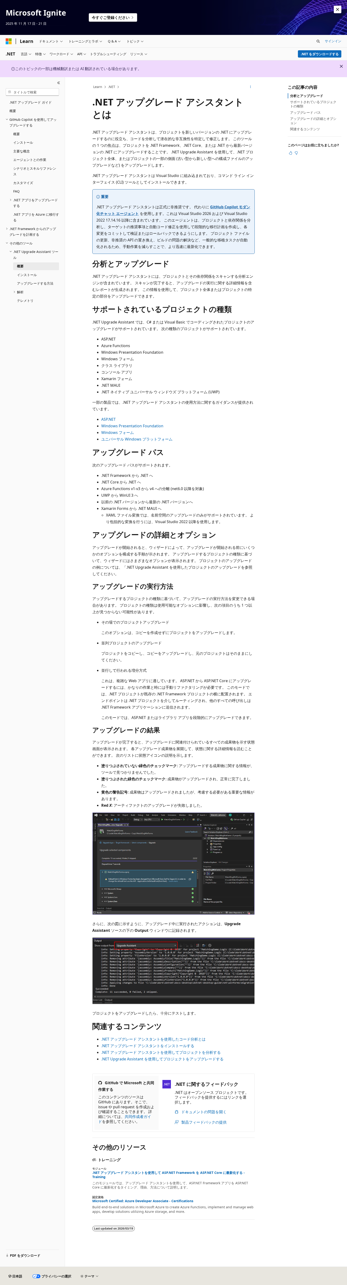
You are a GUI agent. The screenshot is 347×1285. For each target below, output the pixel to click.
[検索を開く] (318, 41)
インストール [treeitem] (23, 142)
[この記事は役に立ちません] (296, 153)
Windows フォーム (117, 432)
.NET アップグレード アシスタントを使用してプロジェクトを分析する (161, 1052)
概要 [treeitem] (12, 111)
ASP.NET (108, 419)
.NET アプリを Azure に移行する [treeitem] (36, 217)
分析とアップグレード (306, 95)
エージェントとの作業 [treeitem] (29, 159)
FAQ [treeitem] (16, 191)
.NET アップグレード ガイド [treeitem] (30, 102)
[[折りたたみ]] (59, 83)
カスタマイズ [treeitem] (23, 183)
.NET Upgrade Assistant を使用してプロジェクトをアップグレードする (162, 1059)
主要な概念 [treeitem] (21, 151)
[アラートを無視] (337, 9)
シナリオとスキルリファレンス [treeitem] (34, 171)
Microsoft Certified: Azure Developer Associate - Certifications (142, 1201)
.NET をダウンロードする (320, 54)
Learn (97, 86)
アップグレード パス (305, 112)
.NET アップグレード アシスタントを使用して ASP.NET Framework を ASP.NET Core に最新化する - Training (168, 1175)
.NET (111, 86)
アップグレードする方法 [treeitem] (35, 283)
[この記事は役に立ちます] (290, 153)
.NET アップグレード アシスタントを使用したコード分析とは (153, 1039)
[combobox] (32, 92)
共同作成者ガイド (124, 1119)
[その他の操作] (250, 87)
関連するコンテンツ (305, 129)
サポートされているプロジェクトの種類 (313, 104)
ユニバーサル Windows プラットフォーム (137, 439)
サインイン (333, 41)
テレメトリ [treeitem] (25, 300)
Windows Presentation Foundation (132, 425)
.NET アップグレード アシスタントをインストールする (147, 1045)
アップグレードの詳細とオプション (313, 120)
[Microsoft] (9, 41)
